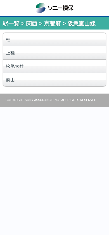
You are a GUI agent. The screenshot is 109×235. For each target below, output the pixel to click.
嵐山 (10, 79)
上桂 (10, 52)
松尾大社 (15, 66)
